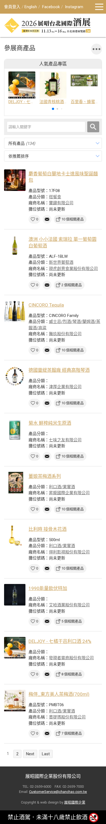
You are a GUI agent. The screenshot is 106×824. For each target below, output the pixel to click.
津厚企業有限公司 (65, 386)
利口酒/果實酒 (62, 486)
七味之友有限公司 (65, 440)
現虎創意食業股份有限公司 (73, 268)
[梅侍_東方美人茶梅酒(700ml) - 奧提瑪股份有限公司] (15, 700)
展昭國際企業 (74, 802)
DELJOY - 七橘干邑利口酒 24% (60, 641)
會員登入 (12, 6)
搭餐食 (55, 196)
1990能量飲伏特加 (48, 588)
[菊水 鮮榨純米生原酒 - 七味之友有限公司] (15, 429)
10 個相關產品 (72, 219)
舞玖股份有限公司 (65, 333)
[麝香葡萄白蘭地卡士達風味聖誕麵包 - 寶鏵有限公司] (15, 180)
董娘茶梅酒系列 (45, 476)
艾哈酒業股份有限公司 (69, 605)
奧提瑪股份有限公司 (67, 717)
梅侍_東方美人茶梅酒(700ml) (59, 694)
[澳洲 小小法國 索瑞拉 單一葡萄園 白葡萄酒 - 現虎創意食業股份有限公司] (15, 245)
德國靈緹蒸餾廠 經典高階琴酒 (59, 370)
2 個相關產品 (71, 285)
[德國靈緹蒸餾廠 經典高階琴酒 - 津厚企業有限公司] (15, 376)
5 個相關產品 (71, 621)
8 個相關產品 (71, 674)
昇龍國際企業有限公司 (69, 492)
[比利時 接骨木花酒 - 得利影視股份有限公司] (15, 535)
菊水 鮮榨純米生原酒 (50, 423)
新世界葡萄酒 (61, 262)
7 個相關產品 (71, 733)
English (30, 6)
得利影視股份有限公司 (69, 552)
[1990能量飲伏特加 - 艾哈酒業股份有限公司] (15, 595)
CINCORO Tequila (46, 305)
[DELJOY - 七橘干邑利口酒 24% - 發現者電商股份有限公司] (15, 647)
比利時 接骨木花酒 (48, 529)
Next (30, 753)
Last (46, 753)
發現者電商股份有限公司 (71, 657)
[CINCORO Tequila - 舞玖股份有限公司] (15, 311)
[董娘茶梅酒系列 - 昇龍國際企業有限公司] (15, 482)
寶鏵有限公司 (61, 202)
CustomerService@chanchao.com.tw (58, 792)
